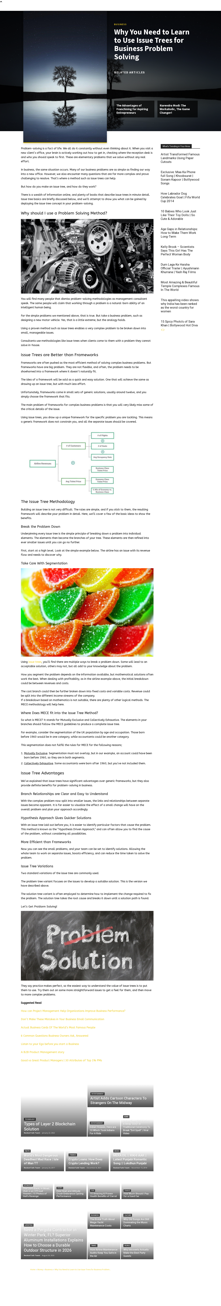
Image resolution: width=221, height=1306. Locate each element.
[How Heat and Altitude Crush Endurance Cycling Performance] (70, 1186)
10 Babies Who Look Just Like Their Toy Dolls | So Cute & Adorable (178, 215)
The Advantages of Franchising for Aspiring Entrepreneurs (132, 108)
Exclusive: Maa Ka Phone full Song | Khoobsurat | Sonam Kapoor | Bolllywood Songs (180, 177)
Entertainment (97, 1094)
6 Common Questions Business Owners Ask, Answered (54, 1035)
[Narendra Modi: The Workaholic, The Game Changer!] (177, 88)
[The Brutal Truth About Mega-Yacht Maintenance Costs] (103, 1214)
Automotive (28, 1185)
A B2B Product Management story (42, 1052)
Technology (30, 1119)
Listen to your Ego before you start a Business (50, 1044)
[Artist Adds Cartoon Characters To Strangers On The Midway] (120, 1088)
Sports (59, 1188)
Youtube (157, 1289)
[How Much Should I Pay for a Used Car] (137, 1186)
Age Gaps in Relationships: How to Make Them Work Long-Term (179, 232)
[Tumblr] (167, 1285)
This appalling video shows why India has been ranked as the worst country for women (180, 305)
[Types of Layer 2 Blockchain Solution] (54, 1103)
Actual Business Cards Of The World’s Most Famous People (58, 1027)
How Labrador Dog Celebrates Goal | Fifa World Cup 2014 (180, 197)
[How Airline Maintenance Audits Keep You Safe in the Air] (103, 1244)
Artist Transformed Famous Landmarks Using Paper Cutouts (180, 158)
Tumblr (173, 1285)
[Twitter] (181, 1285)
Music (116, 1151)
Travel (93, 1245)
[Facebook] (150, 1285)
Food (92, 1190)
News (126, 1117)
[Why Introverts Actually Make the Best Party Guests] (137, 1244)
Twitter (187, 1285)
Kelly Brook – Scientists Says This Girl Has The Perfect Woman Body (177, 250)
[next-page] (164, 330)
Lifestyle (28, 1225)
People (127, 1245)
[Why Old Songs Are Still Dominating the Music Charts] (137, 1214)
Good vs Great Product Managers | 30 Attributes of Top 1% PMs (61, 1060)
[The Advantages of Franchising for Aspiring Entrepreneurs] (134, 88)
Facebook (157, 1285)
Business (120, 24)
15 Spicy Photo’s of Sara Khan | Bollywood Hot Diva (179, 323)
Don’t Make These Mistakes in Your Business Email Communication (62, 1019)
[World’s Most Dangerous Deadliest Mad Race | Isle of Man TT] (42, 1154)
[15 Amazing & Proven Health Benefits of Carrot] (104, 1186)
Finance (73, 1155)
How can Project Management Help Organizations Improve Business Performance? (73, 1011)
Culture (127, 1215)
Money (40, 1269)
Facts (27, 1151)
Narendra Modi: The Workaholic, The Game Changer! (175, 108)
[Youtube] (150, 1289)
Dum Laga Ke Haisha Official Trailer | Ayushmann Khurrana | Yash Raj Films (180, 268)
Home (32, 1269)
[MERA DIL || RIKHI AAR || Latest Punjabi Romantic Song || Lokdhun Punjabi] (131, 1154)
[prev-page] (162, 330)
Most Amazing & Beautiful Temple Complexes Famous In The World (180, 286)
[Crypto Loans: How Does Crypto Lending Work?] (87, 1154)
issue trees (34, 662)
